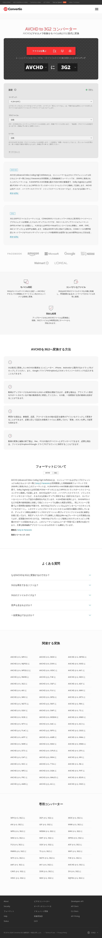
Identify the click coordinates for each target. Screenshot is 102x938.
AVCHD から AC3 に (76, 724)
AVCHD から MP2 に (19, 770)
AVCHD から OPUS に (48, 750)
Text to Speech (57, 2)
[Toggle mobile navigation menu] (96, 9)
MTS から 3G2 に (18, 858)
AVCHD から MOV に (48, 657)
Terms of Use (50, 933)
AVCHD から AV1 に (76, 670)
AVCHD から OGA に (48, 770)
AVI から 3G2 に (17, 824)
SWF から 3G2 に (46, 838)
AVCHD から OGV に (19, 710)
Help (5, 916)
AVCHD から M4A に (76, 737)
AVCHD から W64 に (47, 757)
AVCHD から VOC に (19, 764)
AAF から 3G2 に (18, 864)
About (6, 901)
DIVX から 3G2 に (46, 871)
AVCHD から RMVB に (20, 677)
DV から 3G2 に (74, 871)
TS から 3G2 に (45, 851)
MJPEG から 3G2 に (76, 878)
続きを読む (14, 193)
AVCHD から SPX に (76, 750)
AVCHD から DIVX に (48, 663)
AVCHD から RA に (76, 764)
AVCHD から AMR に (48, 737)
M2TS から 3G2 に (47, 858)
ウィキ (25, 126)
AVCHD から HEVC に (48, 670)
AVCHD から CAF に (19, 757)
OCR (36, 921)
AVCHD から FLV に (47, 690)
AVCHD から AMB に (19, 784)
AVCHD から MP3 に (48, 730)
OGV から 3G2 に (46, 844)
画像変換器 (38, 916)
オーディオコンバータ (42, 906)
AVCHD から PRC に (19, 777)
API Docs (74, 906)
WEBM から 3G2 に (47, 831)
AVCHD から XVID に (77, 663)
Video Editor (6, 2)
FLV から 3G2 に (17, 844)
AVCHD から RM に (76, 704)
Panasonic (45, 483)
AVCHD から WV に (76, 757)
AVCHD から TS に (76, 710)
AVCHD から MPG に (48, 697)
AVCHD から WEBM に (48, 717)
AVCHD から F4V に (47, 677)
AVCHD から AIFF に (19, 737)
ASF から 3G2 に (75, 844)
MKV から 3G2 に (18, 838)
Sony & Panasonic (24, 530)
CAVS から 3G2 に (18, 871)
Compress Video (35, 2)
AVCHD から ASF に (76, 684)
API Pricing (75, 916)
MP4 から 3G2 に (18, 818)
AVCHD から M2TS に (20, 704)
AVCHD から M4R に (19, 744)
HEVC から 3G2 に (18, 878)
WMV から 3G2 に (75, 824)
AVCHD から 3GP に (47, 684)
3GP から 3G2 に (46, 818)
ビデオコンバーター (42, 901)
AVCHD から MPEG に (77, 657)
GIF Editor (46, 2)
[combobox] (51, 101)
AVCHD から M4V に (76, 690)
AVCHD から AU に (47, 784)
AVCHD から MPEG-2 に (21, 670)
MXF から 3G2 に (75, 851)
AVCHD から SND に (76, 784)
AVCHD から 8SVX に (77, 777)
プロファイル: (14, 115)
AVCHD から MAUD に (48, 777)
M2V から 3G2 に (46, 878)
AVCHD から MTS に (76, 697)
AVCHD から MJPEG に (20, 663)
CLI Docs (74, 911)
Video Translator (74, 2)
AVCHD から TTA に (47, 764)
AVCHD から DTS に (19, 750)
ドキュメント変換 (41, 911)
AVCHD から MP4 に (19, 657)
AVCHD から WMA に (77, 744)
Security (7, 906)
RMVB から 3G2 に (18, 851)
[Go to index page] (13, 8)
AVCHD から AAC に (47, 724)
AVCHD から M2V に (76, 677)
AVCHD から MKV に (19, 697)
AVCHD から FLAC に (19, 730)
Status (6, 921)
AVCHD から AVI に (19, 690)
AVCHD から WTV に (19, 724)
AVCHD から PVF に (76, 770)
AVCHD (47, 473)
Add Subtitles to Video (20, 2)
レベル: (11, 133)
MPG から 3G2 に (18, 831)
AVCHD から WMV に (77, 717)
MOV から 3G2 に (75, 818)
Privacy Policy (62, 933)
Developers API (77, 901)
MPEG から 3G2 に (76, 838)
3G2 (55, 473)
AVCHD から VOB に (19, 717)
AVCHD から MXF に (47, 704)
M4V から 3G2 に (75, 831)
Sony (37, 483)
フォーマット (9, 911)
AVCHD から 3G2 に (19, 684)
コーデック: (13, 97)
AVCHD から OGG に (76, 730)
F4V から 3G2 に (75, 858)
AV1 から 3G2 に (46, 864)
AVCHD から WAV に (48, 744)
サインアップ (80, 58)
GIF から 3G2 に (46, 824)
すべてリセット (14, 152)
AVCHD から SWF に (47, 710)
